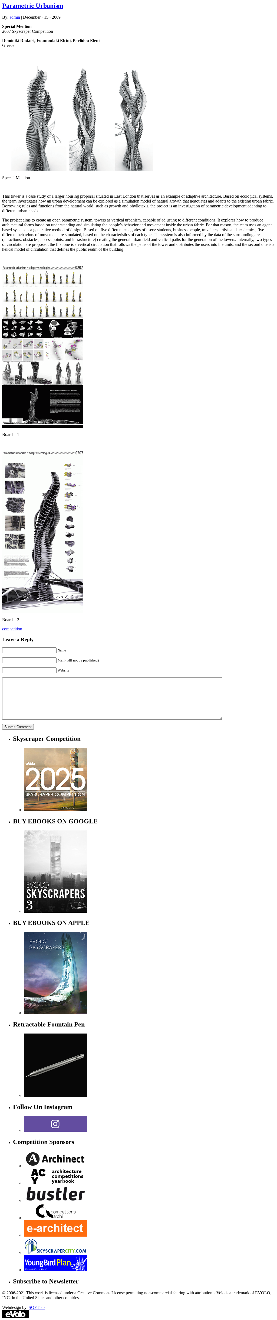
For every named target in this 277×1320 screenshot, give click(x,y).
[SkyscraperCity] (55, 1252)
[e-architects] (55, 1235)
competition (12, 629)
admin (14, 17)
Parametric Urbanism (32, 5)
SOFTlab (37, 1307)
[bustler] (55, 1200)
